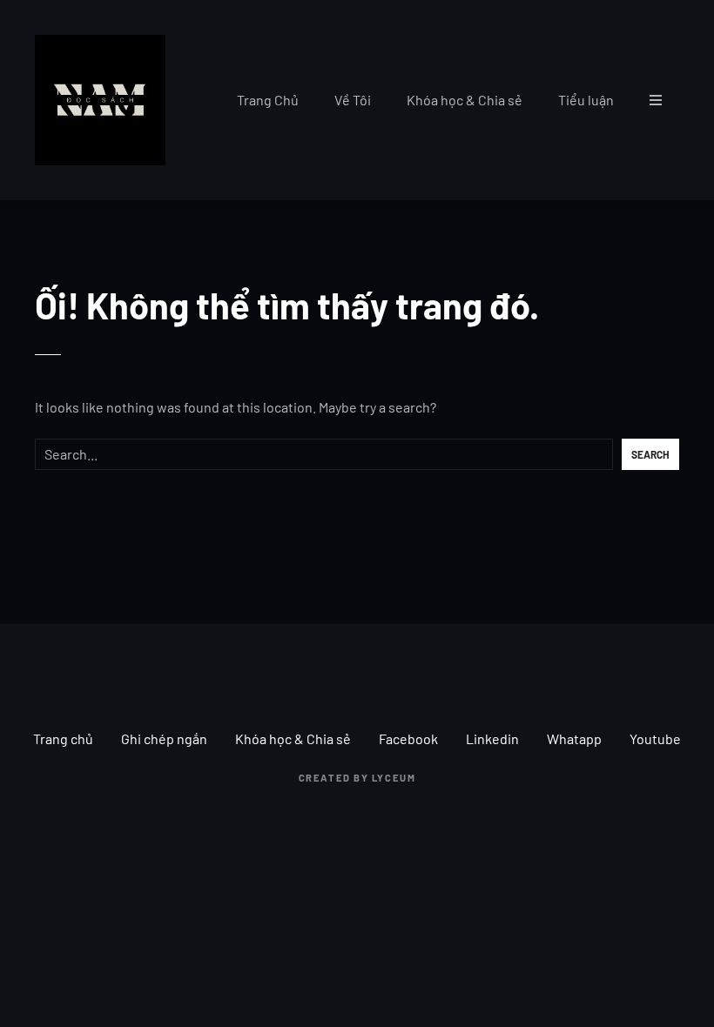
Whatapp (574, 738)
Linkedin (492, 738)
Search (650, 454)
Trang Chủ (268, 99)
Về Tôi (352, 99)
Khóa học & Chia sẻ (464, 99)
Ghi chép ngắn (164, 738)
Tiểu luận (586, 99)
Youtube (655, 738)
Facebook (408, 738)
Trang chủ (63, 738)
